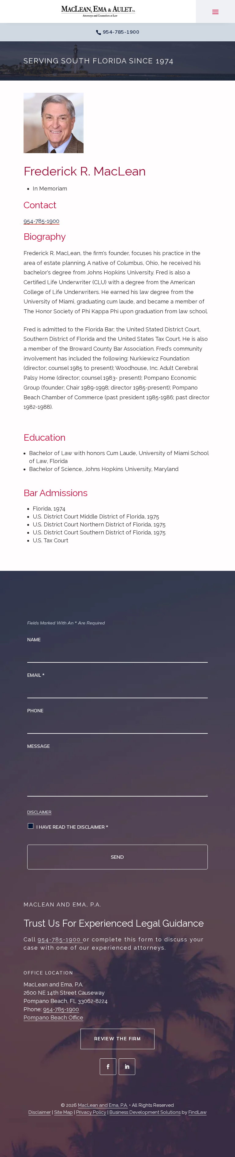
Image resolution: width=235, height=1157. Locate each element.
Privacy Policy (91, 1112)
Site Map (63, 1112)
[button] (215, 12)
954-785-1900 (121, 32)
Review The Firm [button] (117, 1039)
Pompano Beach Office (53, 1017)
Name (34, 640)
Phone (35, 711)
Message (38, 746)
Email (36, 675)
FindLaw (197, 1112)
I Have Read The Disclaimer (72, 827)
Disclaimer (39, 812)
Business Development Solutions (145, 1112)
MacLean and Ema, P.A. (103, 1105)
